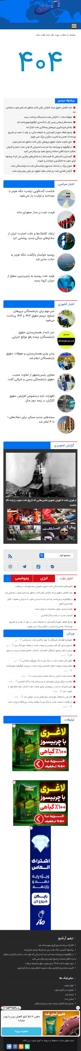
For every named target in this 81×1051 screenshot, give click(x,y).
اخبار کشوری (66, 304)
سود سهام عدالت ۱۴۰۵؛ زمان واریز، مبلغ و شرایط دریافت (49, 963)
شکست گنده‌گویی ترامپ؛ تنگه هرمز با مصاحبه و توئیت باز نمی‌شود (31, 193)
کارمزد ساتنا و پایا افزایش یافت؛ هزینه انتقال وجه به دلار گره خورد (45, 968)
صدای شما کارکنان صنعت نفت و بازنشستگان (54, 1004)
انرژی (44, 578)
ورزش (70, 633)
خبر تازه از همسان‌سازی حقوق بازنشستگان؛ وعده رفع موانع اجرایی (33, 335)
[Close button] (78, 1008)
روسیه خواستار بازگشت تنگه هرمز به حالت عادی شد (32, 257)
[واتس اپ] (24, 567)
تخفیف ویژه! (21, 1031)
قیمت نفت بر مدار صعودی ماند (35, 212)
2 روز (8, 645)
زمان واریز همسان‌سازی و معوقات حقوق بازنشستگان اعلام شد (30, 356)
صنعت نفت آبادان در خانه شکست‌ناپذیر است (51, 676)
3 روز (63, 655)
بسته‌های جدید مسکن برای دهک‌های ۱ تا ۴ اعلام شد (30, 419)
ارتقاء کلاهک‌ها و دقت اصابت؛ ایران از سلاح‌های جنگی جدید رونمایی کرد (31, 236)
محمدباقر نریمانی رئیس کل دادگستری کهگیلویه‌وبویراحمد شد (44, 122)
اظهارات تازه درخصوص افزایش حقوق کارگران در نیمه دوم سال (31, 398)
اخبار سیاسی (66, 184)
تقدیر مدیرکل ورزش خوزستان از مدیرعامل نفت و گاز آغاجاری (45, 682)
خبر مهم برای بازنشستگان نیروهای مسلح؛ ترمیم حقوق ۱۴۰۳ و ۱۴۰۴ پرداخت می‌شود (30, 316)
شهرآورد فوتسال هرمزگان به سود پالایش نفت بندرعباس (47, 640)
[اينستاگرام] (10, 567)
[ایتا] (38, 567)
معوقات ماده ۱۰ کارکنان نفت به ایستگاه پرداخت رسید (48, 117)
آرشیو (62, 938)
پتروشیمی (22, 578)
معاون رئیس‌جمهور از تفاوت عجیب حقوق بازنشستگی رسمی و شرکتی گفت (31, 377)
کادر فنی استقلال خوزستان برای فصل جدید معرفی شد (48, 697)
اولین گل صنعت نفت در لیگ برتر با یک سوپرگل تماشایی (47, 661)
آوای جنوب (69, 985)
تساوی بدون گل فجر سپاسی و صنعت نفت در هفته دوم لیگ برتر (43, 645)
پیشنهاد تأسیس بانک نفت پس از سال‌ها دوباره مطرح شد (49, 950)
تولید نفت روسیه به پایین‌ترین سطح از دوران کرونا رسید (31, 278)
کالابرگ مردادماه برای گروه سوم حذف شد (56, 945)
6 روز (16, 661)
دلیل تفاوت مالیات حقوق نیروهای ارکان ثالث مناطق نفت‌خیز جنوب (42, 142)
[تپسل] (14, 726)
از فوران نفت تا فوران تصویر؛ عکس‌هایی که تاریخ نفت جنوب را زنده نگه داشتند (41, 502)
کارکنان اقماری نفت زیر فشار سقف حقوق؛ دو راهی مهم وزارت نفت (42, 171)
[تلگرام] (9, 1046)
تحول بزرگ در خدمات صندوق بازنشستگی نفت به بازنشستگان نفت (41, 166)
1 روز (17, 640)
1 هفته (24, 676)
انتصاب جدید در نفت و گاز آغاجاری (57, 615)
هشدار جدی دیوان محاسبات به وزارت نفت (53, 609)
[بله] (52, 567)
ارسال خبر (69, 994)
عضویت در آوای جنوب (64, 990)
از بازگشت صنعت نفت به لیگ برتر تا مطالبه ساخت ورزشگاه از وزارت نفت (40, 702)
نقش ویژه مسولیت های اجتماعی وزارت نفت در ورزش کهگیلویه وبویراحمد (39, 666)
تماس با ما (69, 999)
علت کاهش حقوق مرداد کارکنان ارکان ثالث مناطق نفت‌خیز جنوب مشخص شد (39, 593)
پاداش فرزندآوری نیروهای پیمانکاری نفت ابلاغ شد (49, 127)
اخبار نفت (66, 578)
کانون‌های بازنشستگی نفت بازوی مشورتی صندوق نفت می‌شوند (44, 586)
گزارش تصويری (64, 445)
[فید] (10, 556)
